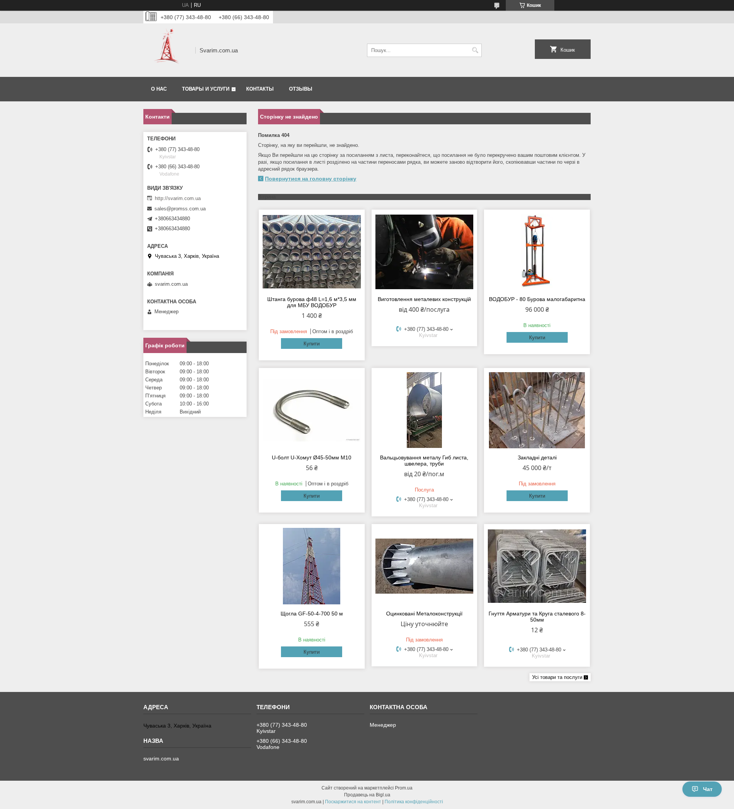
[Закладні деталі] (537, 410)
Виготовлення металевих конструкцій (424, 299)
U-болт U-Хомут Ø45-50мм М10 (311, 457)
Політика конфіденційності (414, 801)
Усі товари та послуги (557, 677)
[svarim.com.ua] (166, 50)
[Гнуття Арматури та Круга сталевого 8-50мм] (537, 566)
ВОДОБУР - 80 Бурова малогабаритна (537, 299)
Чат (708, 789)
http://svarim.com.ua (178, 198)
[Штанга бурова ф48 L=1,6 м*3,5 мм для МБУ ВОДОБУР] (312, 251)
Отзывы (300, 89)
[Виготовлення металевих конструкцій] (424, 251)
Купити (312, 344)
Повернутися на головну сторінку (310, 179)
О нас (159, 89)
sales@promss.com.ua (180, 209)
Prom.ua (403, 788)
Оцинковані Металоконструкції (424, 613)
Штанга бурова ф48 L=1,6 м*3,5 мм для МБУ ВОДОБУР (311, 302)
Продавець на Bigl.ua (367, 795)
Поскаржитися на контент (353, 801)
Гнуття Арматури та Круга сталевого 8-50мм (537, 616)
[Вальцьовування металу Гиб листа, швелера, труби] (424, 410)
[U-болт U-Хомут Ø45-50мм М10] (312, 410)
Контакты (260, 89)
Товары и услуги (205, 89)
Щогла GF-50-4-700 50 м (312, 613)
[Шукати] (475, 50)
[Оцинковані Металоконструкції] (424, 566)
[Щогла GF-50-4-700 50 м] (312, 566)
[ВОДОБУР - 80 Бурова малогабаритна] (537, 251)
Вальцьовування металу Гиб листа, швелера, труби (424, 460)
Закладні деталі (537, 457)
